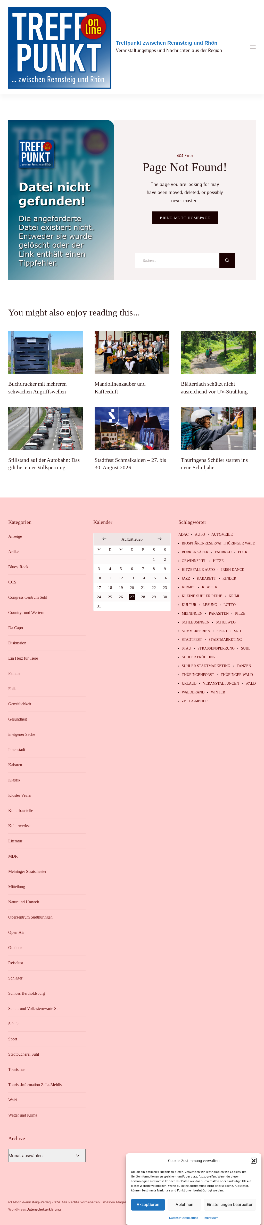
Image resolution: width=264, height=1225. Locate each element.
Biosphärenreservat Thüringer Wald (218, 543)
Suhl (246, 648)
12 (121, 578)
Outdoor (15, 947)
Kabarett (15, 765)
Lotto (230, 605)
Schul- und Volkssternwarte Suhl (35, 1008)
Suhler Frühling (198, 657)
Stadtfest (192, 640)
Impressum (211, 1217)
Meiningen (192, 613)
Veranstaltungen (221, 683)
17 (99, 588)
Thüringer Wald (237, 675)
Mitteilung (16, 886)
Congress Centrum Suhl (27, 597)
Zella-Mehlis (195, 701)
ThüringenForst (198, 675)
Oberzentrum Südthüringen (30, 917)
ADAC (183, 534)
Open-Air (16, 932)
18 (110, 588)
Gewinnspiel (194, 561)
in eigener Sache (21, 734)
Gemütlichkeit (19, 704)
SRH (237, 631)
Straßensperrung (216, 648)
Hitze (218, 561)
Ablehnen (184, 1204)
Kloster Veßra (19, 795)
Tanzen (244, 666)
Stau (186, 648)
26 (121, 597)
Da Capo (15, 628)
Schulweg (226, 622)
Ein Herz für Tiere (23, 658)
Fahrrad (223, 552)
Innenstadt (16, 749)
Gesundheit (17, 719)
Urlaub (189, 683)
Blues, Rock (18, 567)
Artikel (14, 551)
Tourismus (16, 1069)
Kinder (229, 578)
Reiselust (15, 963)
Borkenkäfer (195, 552)
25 (110, 597)
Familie (14, 673)
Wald (12, 1100)
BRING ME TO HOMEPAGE (185, 218)
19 (121, 588)
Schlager (15, 978)
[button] (253, 1160)
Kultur (189, 605)
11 (110, 578)
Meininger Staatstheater (27, 871)
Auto (200, 534)
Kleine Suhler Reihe (202, 596)
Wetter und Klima (22, 1115)
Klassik (14, 780)
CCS (12, 582)
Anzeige (15, 536)
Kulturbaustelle (20, 810)
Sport (12, 1039)
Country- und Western (26, 612)
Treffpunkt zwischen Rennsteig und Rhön (166, 43)
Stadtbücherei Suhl (23, 1054)
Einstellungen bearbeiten (230, 1204)
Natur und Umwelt (23, 902)
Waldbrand (193, 692)
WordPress (17, 1209)
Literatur (15, 841)
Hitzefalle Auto (198, 570)
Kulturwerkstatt (21, 826)
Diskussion (17, 643)
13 (132, 578)
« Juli (104, 538)
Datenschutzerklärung (184, 1217)
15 (154, 578)
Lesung (210, 605)
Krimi (234, 596)
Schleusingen (195, 622)
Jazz (186, 578)
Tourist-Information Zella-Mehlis (35, 1084)
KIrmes (188, 587)
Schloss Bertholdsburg (26, 993)
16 (165, 578)
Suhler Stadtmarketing (206, 666)
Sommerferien (196, 631)
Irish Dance (232, 570)
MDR (13, 856)
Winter (218, 692)
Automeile (222, 534)
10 (99, 578)
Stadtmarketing (225, 640)
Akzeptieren (148, 1204)
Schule (13, 1024)
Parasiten (219, 613)
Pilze (240, 613)
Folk (12, 688)
